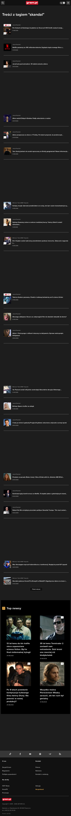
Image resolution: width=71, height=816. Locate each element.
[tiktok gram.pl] (10, 754)
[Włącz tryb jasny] (62, 2)
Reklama (39, 771)
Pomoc (38, 767)
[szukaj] (3, 3)
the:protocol (40, 789)
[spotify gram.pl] (40, 754)
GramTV (5, 789)
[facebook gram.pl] (20, 754)
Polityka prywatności (9, 774)
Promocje (5, 793)
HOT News (6, 786)
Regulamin (6, 771)
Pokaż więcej (36, 589)
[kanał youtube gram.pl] (30, 754)
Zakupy (38, 786)
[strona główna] (32, 3)
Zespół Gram (6, 767)
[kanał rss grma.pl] (60, 754)
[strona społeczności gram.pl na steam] (50, 754)
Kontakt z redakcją (42, 774)
